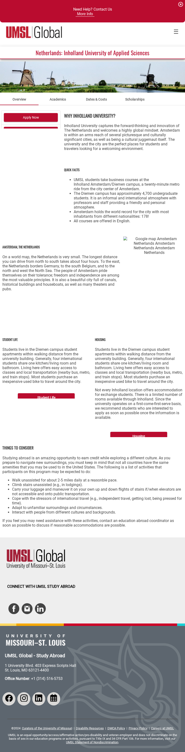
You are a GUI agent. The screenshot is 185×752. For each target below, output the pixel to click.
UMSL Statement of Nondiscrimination (92, 742)
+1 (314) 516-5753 (47, 678)
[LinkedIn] (39, 699)
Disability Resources (90, 728)
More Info (85, 14)
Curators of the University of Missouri (47, 728)
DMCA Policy (116, 728)
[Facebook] (9, 699)
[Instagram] (24, 699)
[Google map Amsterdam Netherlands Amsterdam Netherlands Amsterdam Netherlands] (154, 260)
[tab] (19, 99)
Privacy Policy (138, 728)
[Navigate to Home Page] (34, 32)
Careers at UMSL (162, 728)
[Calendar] (54, 699)
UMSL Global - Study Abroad (35, 655)
